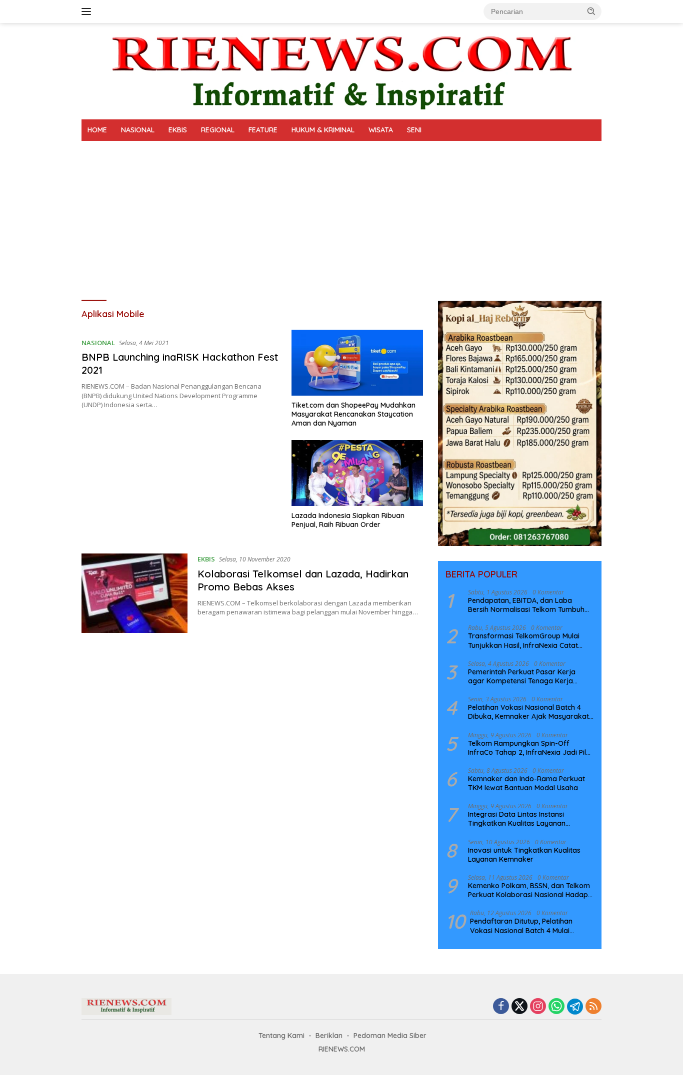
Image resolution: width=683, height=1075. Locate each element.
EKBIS (177, 129)
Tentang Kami (281, 1035)
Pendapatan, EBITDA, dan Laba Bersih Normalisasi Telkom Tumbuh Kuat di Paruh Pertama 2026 (526, 605)
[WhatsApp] (556, 1007)
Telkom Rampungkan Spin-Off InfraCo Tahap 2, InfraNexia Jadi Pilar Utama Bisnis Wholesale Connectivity (531, 748)
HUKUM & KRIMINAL (323, 129)
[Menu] (88, 11)
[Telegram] (575, 1007)
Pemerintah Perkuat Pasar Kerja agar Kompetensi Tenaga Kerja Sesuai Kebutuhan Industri (522, 676)
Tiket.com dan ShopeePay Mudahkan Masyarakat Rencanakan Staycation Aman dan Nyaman (354, 414)
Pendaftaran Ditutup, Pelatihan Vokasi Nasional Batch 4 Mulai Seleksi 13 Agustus (521, 926)
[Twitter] (520, 1007)
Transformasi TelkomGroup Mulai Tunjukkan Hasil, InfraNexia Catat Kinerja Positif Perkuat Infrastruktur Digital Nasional (527, 640)
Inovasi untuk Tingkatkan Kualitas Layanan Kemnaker (524, 855)
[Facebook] (501, 1007)
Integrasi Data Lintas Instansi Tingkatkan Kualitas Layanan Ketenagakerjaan (517, 819)
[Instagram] (538, 1007)
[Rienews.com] (342, 70)
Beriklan (329, 1035)
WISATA (380, 129)
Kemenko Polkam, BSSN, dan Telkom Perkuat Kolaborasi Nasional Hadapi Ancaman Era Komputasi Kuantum (529, 890)
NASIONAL (137, 129)
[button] (592, 11)
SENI (414, 129)
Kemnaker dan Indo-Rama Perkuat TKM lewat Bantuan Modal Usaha (526, 783)
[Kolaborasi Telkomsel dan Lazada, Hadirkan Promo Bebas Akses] (135, 593)
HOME (97, 129)
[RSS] (594, 1007)
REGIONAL (217, 129)
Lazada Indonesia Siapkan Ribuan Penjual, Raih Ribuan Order (348, 520)
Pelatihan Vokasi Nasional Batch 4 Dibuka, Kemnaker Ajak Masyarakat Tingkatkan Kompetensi (528, 712)
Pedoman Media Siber (390, 1035)
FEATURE (263, 129)
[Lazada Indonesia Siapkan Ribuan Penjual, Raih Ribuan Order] (357, 473)
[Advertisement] (342, 216)
